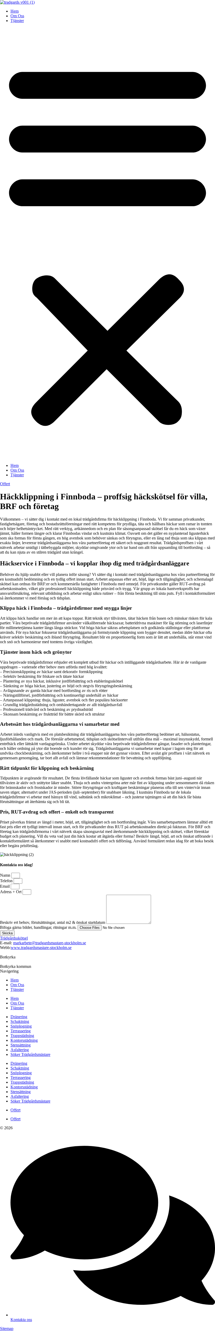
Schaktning (19, 1021)
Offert (15, 1110)
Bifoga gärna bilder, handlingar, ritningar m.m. (39, 927)
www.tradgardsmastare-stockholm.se (41, 947)
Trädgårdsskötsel (14, 938)
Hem (14, 11)
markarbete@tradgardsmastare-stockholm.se (49, 943)
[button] (107, 243)
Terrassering (20, 1031)
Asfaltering (19, 1050)
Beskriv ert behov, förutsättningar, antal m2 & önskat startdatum (53, 922)
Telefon (7, 881)
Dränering (18, 1016)
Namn (5, 875)
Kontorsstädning (24, 1040)
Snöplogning (21, 1026)
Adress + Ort (11, 892)
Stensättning (20, 1045)
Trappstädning (22, 1035)
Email (5, 886)
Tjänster (17, 20)
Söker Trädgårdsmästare (30, 1054)
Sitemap (6, 1328)
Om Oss (17, 16)
